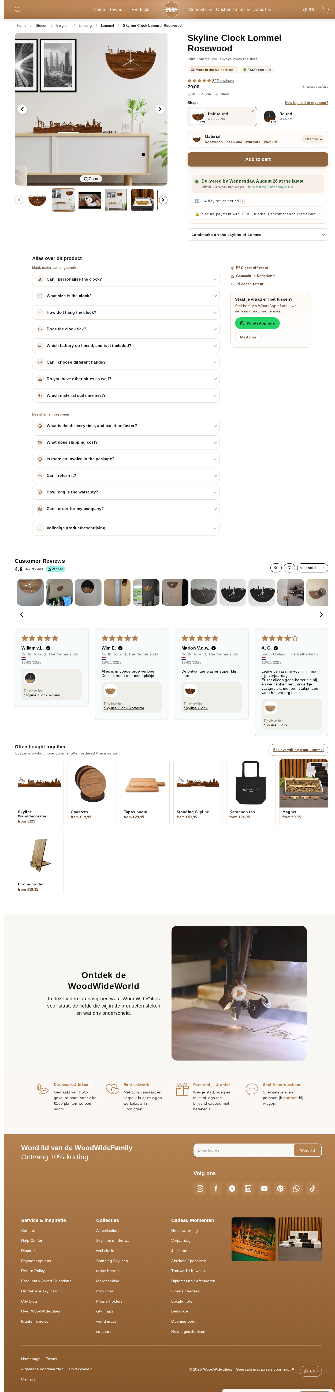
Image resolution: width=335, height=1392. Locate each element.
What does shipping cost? (72, 442)
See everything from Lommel (298, 750)
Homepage (31, 1359)
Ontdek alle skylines (39, 1291)
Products (141, 9)
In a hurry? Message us (270, 187)
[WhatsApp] (296, 1188)
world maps (106, 1321)
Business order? (315, 87)
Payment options (36, 1261)
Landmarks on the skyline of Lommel (227, 234)
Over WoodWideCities (40, 1311)
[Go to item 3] (88, 592)
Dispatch (29, 1250)
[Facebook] (216, 1188)
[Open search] (276, 567)
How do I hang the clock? (71, 312)
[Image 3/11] (116, 200)
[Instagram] (199, 1188)
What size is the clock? (69, 296)
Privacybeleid (81, 1369)
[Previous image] (22, 109)
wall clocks (105, 1250)
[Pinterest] (280, 1188)
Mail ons (248, 337)
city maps (104, 1311)
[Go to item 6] (175, 592)
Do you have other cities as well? (79, 379)
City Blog (29, 1301)
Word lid (307, 1150)
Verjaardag (181, 1240)
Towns (116, 9)
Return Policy (33, 1271)
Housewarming (184, 1230)
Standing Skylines (112, 1261)
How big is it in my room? (306, 103)
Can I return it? (61, 475)
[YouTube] (264, 1188)
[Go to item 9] (261, 592)
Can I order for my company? (75, 509)
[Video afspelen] (239, 993)
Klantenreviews (34, 1321)
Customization (231, 9)
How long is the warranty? (72, 492)
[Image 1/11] (37, 200)
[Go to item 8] (232, 592)
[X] (232, 1188)
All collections (108, 1230)
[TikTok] (312, 1188)
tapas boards (108, 1271)
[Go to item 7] (204, 592)
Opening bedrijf (185, 1321)
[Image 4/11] (142, 200)
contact (290, 1098)
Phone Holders (109, 1301)
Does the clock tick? (66, 329)
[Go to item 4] (117, 592)
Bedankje (179, 1311)
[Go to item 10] (290, 592)
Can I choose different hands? (76, 362)
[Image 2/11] (63, 200)
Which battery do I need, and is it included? (89, 346)
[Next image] (160, 109)
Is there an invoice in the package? (80, 459)
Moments (198, 9)
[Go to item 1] (30, 592)
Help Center (32, 1240)
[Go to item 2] (59, 592)
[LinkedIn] (248, 1188)
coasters (103, 1331)
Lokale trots (181, 1301)
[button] (200, 80)
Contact (28, 1230)
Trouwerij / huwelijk (188, 1271)
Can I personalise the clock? (74, 279)
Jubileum (179, 1250)
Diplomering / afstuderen (193, 1281)
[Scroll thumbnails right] (322, 592)
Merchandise (107, 1281)
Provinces (105, 1291)
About (260, 9)
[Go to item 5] (146, 592)
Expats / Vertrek (185, 1291)
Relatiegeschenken (188, 1331)
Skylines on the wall (113, 1240)
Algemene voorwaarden (42, 1369)
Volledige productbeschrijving (76, 528)
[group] (91, 109)
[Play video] (90, 200)
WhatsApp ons (261, 323)
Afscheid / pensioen (188, 1261)
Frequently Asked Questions (46, 1281)
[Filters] (289, 567)
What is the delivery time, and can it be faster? (92, 426)
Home (99, 9)
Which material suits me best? (76, 395)
